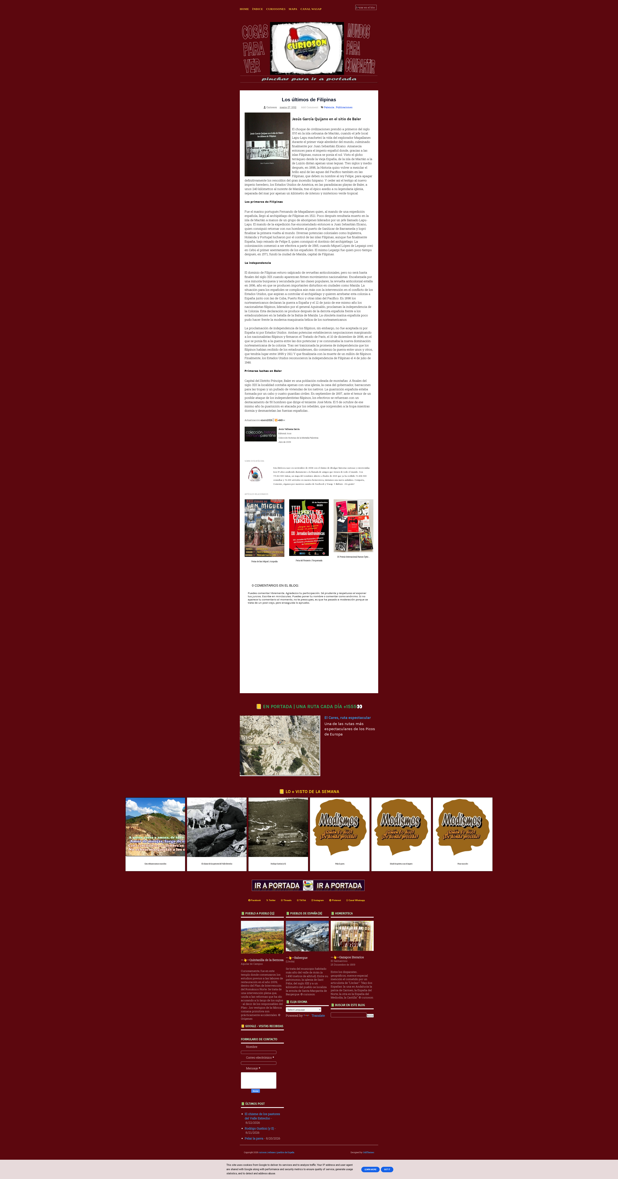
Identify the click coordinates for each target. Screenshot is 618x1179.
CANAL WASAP (311, 9)
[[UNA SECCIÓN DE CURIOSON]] (353, 950)
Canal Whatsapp (356, 900)
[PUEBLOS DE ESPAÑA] (308, 950)
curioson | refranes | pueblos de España (276, 1152)
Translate (318, 1015)
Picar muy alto (463, 864)
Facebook (255, 900)
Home (244, 9)
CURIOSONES (276, 9)
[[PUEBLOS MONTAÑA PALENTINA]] (263, 952)
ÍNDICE (257, 9)
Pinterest (336, 900)
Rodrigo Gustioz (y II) (278, 864)
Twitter (272, 900)
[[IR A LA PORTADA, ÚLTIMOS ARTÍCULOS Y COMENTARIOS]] (309, 890)
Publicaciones (344, 107)
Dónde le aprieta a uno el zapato (401, 864)
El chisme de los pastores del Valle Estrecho (216, 864)
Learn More (370, 1169)
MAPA (293, 9)
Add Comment (309, 107)
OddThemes (368, 1152)
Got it (387, 1169)
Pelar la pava (339, 864)
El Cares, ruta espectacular (347, 718)
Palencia (329, 107)
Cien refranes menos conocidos (155, 864)
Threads (287, 900)
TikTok (302, 900)
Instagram (318, 900)
